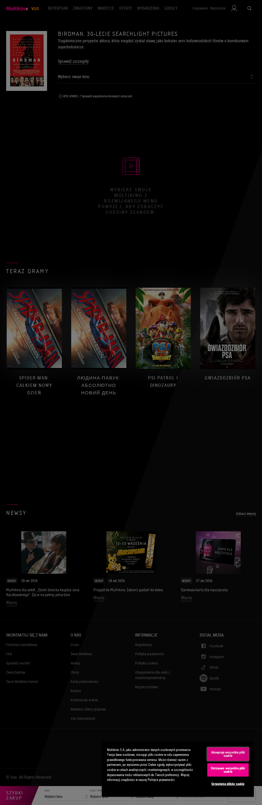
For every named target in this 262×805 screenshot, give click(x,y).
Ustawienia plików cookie (227, 783)
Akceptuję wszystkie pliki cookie (228, 754)
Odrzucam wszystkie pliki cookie (228, 770)
